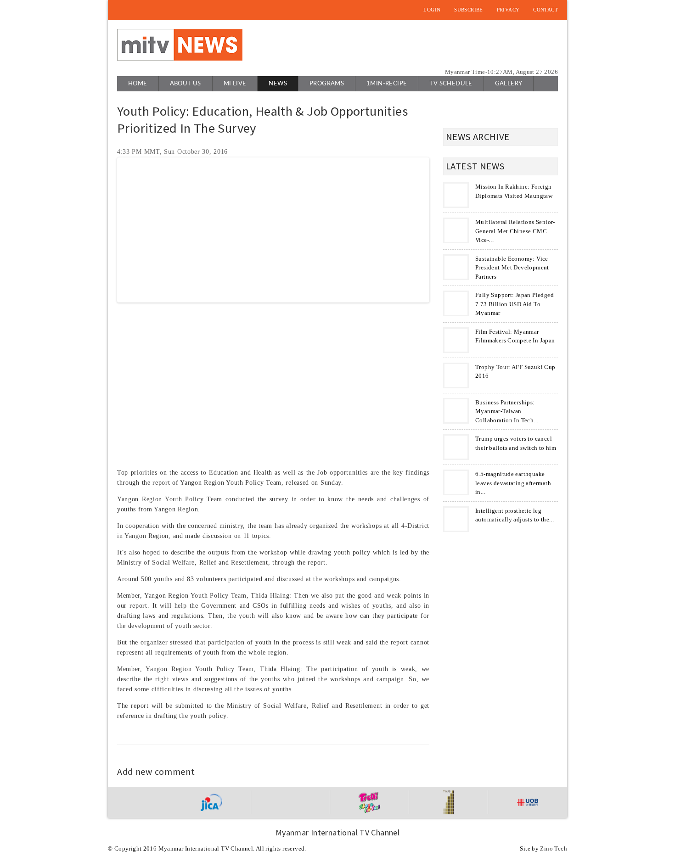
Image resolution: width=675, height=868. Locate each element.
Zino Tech (553, 848)
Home (137, 84)
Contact (545, 9)
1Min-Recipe (386, 84)
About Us (185, 84)
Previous (105, 230)
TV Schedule (450, 84)
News (278, 84)
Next (441, 230)
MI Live (235, 84)
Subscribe (468, 9)
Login (431, 9)
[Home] (179, 45)
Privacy (508, 9)
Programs (326, 84)
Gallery (509, 84)
